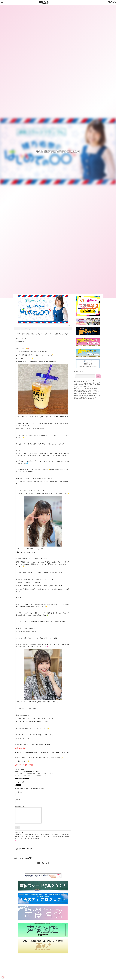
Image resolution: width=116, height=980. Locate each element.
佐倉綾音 (87, 384)
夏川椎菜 (94, 388)
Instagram (18, 840)
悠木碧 (75, 392)
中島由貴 (97, 383)
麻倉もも (95, 399)
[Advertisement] (43, 868)
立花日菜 (81, 395)
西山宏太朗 (97, 395)
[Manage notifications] (3, 977)
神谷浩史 (76, 395)
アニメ (83, 381)
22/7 (75, 381)
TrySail (78, 381)
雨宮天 (76, 399)
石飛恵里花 (94, 393)
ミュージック (78, 383)
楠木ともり (92, 392)
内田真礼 (92, 384)
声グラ (87, 386)
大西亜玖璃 (77, 390)
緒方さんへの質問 (20, 806)
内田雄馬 (97, 384)
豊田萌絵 (82, 397)
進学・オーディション (91, 397)
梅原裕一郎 (86, 392)
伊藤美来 (82, 384)
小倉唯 (82, 390)
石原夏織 (89, 393)
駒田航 (80, 399)
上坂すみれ (87, 383)
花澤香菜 (86, 395)
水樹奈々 (76, 394)
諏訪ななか (77, 397)
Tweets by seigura (78, 371)
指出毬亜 (80, 392)
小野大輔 (87, 390)
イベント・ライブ (91, 381)
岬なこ (97, 390)
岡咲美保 (92, 390)
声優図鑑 (89, 388)
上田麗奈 (92, 383)
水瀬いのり (82, 393)
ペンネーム (18, 792)
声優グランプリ (80, 388)
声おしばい (82, 386)
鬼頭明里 (90, 399)
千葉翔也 (76, 386)
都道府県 (17, 799)
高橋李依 (85, 399)
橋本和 (97, 392)
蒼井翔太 (91, 395)
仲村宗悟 (76, 384)
